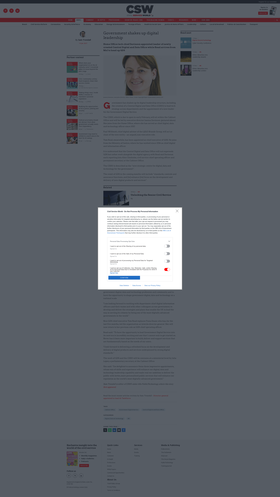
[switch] (167, 246)
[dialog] (140, 248)
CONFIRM (124, 278)
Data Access (136, 285)
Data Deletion (124, 285)
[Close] (178, 212)
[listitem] (140, 241)
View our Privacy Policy (152, 285)
